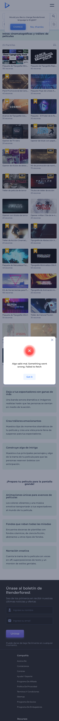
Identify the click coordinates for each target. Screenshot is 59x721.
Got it (29, 377)
